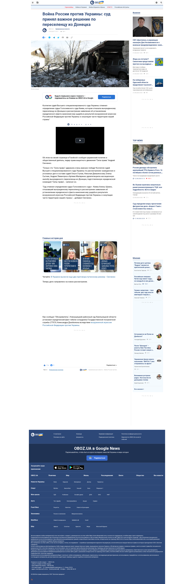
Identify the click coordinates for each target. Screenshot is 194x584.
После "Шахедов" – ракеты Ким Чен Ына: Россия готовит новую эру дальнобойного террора (144, 348)
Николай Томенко (139, 298)
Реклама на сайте (59, 437)
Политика (52, 475)
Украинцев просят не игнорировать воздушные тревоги (144, 49)
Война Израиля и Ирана (97, 7)
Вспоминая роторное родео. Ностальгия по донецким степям (142, 378)
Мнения (136, 258)
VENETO (109, 7)
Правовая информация (106, 434)
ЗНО (99, 494)
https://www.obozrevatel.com (97, 535)
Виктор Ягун (137, 284)
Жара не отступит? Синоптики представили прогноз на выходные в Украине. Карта (143, 61)
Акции (85, 501)
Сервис (95, 501)
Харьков (65, 482)
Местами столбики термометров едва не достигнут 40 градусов (140, 69)
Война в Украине (81, 7)
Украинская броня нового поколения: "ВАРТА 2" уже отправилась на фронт (144, 361)
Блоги (121, 475)
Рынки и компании (59, 514)
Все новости (158, 475)
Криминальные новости (63, 29)
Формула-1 (99, 488)
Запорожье (77, 482)
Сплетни (66, 526)
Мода (88, 526)
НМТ (108, 494)
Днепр (89, 482)
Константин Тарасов (140, 270)
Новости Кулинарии (83, 507)
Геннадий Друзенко (140, 339)
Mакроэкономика (77, 514)
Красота (78, 526)
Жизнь (86, 475)
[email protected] (54, 569)
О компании (57, 434)
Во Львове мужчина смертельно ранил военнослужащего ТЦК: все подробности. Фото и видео (147, 187)
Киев (55, 482)
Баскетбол (67, 488)
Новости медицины (60, 520)
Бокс (88, 488)
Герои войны (69, 7)
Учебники (65, 494)
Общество (140, 475)
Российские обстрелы (122, 7)
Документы (79, 437)
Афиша (56, 526)
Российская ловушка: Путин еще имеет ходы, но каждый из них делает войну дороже (144, 279)
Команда (79, 434)
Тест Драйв (57, 501)
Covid (86, 520)
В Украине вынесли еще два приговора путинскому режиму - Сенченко (83, 277)
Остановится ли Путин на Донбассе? (143, 335)
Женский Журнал (101, 526)
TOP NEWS (138, 140)
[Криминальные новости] (83, 370)
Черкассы (100, 482)
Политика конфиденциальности (131, 434)
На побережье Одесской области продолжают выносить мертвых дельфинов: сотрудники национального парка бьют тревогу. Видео (143, 82)
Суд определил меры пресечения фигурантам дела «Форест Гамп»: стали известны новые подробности (147, 206)
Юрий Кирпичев (138, 383)
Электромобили (72, 501)
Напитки (68, 507)
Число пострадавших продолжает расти (146, 176)
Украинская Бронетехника (141, 366)
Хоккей (79, 488)
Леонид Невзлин (139, 353)
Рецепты (56, 507)
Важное (136, 13)
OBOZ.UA (51, 29)
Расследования (107, 475)
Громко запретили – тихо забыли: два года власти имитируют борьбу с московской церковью (144, 292)
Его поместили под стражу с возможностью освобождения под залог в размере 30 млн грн (147, 214)
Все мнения (138, 389)
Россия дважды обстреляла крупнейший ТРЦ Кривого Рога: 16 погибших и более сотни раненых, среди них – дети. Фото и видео (147, 170)
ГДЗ (55, 494)
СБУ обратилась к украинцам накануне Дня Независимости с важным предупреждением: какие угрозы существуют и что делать (148, 42)
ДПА (90, 494)
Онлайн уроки (78, 494)
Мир (67, 475)
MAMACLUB (75, 520)
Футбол (56, 488)
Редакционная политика (56, 370)
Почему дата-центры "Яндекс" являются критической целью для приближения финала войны (142, 265)
